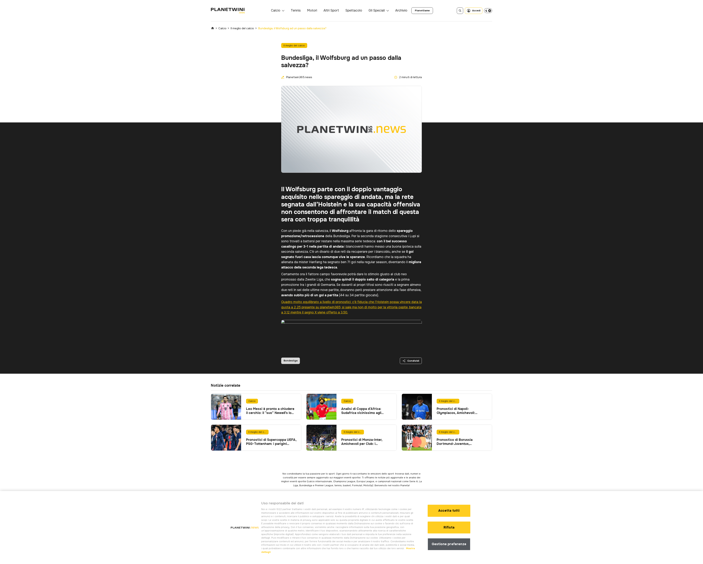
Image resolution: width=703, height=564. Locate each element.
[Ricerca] (460, 11)
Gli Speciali (377, 10)
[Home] (212, 28)
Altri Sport (331, 10)
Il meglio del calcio (242, 28)
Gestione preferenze (449, 544)
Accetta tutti (449, 511)
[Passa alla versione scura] (488, 10)
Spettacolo (353, 10)
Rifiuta (449, 527)
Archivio (401, 10)
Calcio (275, 10)
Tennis (296, 10)
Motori (312, 10)
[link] (422, 10)
